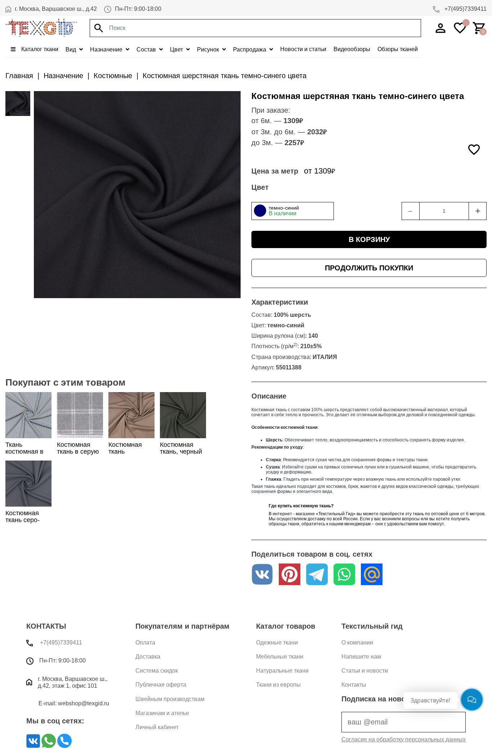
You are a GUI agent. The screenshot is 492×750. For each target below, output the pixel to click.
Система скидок (156, 671)
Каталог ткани (39, 49)
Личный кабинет (157, 727)
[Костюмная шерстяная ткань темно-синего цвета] (17, 103)
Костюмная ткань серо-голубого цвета (28, 519)
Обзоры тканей (397, 49)
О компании (357, 642)
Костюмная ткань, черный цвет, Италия (181, 451)
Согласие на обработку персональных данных (403, 739)
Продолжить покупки (369, 268)
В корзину (369, 239)
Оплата (145, 642)
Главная (19, 76)
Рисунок (208, 49)
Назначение (107, 49)
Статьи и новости (364, 671)
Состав (147, 49)
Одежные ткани (277, 642)
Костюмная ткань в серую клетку (78, 451)
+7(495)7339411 (465, 9)
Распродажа (250, 49)
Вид (71, 49)
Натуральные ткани (282, 671)
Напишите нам (361, 657)
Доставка (147, 657)
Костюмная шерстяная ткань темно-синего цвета (225, 76)
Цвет (177, 49)
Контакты (353, 685)
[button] (292, 211)
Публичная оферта (160, 685)
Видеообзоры (352, 49)
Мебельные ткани (279, 657)
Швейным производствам (170, 699)
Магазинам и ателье (162, 713)
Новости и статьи (303, 49)
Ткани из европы (278, 685)
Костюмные (113, 76)
